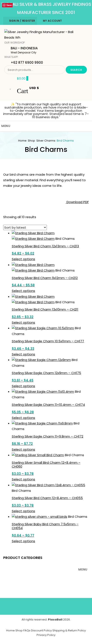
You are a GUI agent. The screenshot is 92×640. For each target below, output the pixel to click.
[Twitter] (39, 605)
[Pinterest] (52, 605)
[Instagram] (65, 605)
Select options (23, 259)
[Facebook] (27, 605)
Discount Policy (41, 630)
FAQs (26, 630)
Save (9, 5)
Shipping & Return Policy (69, 630)
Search (76, 70)
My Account (52, 21)
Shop (31, 140)
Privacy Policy (46, 635)
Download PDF (77, 202)
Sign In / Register (22, 21)
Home (22, 140)
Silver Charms (45, 140)
